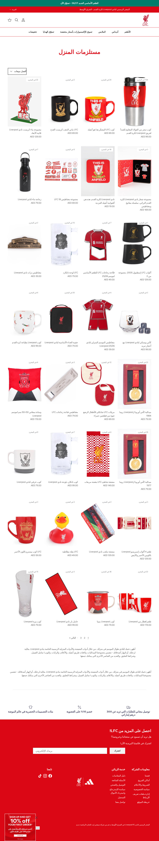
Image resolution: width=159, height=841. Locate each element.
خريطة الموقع (143, 802)
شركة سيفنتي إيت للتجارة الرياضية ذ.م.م (90, 825)
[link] (20, 827)
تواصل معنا (120, 802)
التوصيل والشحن (117, 785)
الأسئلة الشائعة (118, 780)
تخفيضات (33, 32)
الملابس (102, 32)
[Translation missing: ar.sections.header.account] (23, 20)
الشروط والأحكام (142, 785)
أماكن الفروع (144, 780)
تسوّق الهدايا (48, 32)
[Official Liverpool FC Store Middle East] (145, 20)
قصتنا (147, 775)
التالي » (72, 638)
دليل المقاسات (118, 775)
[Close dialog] (36, 817)
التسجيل (121, 797)
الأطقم (128, 32)
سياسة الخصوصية (142, 789)
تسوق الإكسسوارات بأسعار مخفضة (76, 32)
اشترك (117, 751)
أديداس (115, 32)
